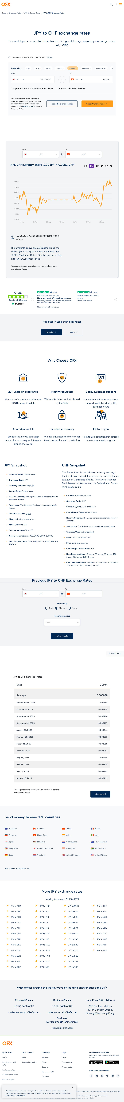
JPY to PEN (73, 911)
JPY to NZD (45, 967)
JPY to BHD (16, 917)
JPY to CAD (16, 922)
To (70, 73)
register (25, 106)
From (13, 73)
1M (97, 166)
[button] (28, 68)
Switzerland (88, 532)
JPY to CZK (15, 939)
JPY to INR (44, 928)
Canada (40, 828)
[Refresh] (9, 57)
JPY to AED (16, 906)
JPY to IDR (44, 917)
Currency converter (10, 1075)
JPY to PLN (73, 933)
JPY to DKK (16, 945)
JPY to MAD (45, 945)
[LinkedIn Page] (97, 1076)
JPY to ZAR (102, 950)
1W (91, 166)
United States (101, 855)
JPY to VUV (102, 928)
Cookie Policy (20, 1096)
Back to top (116, 653)
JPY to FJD (15, 961)
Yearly (74, 608)
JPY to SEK (73, 950)
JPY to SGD (73, 956)
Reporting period (62, 616)
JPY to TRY (102, 906)
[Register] (111, 4)
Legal (64, 1057)
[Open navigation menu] (120, 4)
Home (3, 13)
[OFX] (5, 4)
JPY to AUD (16, 911)
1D (85, 166)
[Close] (72, 1087)
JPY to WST (102, 933)
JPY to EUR (16, 956)
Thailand (41, 855)
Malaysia (41, 842)
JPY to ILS (44, 922)
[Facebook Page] (91, 1076)
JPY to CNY (16, 933)
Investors (45, 1077)
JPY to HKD (45, 906)
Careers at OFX (48, 1072)
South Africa (100, 848)
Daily (51, 608)
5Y (106, 166)
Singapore (70, 848)
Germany (12, 835)
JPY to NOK (45, 961)
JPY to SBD (73, 945)
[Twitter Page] (102, 1076)
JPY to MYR (45, 956)
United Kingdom (73, 855)
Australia (12, 828)
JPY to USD (102, 917)
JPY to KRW (45, 933)
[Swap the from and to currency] (62, 79)
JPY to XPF (101, 945)
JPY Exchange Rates (32, 13)
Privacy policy (67, 1067)
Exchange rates (8, 1070)
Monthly (62, 608)
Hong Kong (42, 835)
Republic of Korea (45, 848)
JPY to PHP (73, 922)
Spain (10, 855)
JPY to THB (73, 961)
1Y (102, 166)
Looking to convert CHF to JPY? (62, 899)
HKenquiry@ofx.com (62, 1028)
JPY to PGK (73, 917)
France (98, 828)
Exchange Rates (15, 13)
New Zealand (101, 842)
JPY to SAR (73, 939)
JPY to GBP (16, 967)
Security (45, 1067)
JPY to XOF (102, 939)
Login (4, 1057)
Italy (96, 835)
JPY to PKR (73, 928)
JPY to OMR (73, 906)
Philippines (13, 848)
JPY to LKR (44, 939)
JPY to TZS (101, 911)
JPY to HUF (45, 911)
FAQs (24, 1057)
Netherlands (71, 842)
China (68, 828)
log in (33, 106)
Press (44, 1062)
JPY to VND (102, 922)
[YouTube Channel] (113, 1076)
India (68, 835)
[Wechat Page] (107, 1076)
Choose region (8, 1079)
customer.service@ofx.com (23, 1012)
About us (45, 1057)
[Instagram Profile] (118, 1076)
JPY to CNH (16, 928)
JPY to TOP (73, 967)
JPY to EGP (16, 950)
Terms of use (67, 1062)
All (111, 166)
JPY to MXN (45, 950)
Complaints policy (29, 1062)
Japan (28, 513)
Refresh (50, 57)
